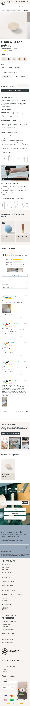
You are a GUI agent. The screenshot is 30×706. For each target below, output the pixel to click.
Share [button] (5, 318)
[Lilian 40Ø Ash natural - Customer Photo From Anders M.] (20, 270)
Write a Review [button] (15, 275)
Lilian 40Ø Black (5, 408)
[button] (24, 318)
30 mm (10, 67)
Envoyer (24, 502)
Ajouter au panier (15, 90)
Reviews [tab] (5, 279)
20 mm (4, 67)
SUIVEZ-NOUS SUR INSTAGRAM (10, 433)
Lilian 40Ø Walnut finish (7, 352)
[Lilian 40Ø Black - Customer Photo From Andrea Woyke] (15, 270)
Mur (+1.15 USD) (20, 76)
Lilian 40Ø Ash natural (7, 314)
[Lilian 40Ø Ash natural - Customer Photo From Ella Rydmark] (9, 270)
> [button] (19, 415)
